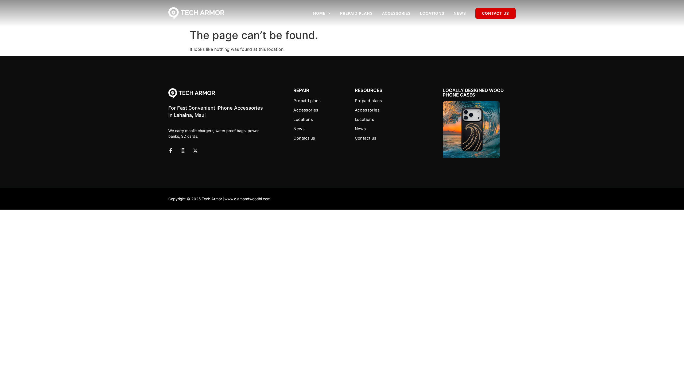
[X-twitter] (195, 150)
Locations (432, 13)
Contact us (495, 13)
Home (319, 13)
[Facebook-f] (170, 150)
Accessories (396, 13)
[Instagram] (183, 150)
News (460, 13)
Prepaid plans (356, 13)
